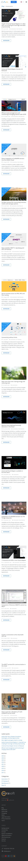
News (3, 785)
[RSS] (14, 856)
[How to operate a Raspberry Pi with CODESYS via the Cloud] (14, 701)
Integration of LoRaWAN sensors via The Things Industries (13, 517)
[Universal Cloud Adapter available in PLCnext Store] (14, 462)
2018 (3, 770)
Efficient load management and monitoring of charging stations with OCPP (14, 113)
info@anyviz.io (7, 851)
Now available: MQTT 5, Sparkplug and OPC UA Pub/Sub (13, 248)
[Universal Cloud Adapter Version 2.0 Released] (14, 60)
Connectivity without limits (9, 337)
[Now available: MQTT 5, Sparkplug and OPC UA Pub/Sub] (14, 239)
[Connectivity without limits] (14, 329)
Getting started (5, 828)
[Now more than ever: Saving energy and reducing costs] (14, 373)
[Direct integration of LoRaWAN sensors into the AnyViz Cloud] (14, 150)
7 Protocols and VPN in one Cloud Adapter (14, 560)
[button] (22, 2)
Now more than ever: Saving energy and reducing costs (13, 382)
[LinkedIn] (8, 856)
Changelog (4, 813)
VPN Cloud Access (6, 837)
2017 (3, 772)
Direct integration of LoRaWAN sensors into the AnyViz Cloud (13, 159)
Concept (4, 831)
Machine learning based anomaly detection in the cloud (11, 426)
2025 (3, 756)
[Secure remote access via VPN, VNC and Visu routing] (14, 285)
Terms (3, 820)
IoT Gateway (18, 339)
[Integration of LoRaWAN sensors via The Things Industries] (14, 508)
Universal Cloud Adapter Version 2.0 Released (12, 69)
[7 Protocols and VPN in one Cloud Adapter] (14, 552)
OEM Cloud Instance (6, 835)
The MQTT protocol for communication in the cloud (14, 665)
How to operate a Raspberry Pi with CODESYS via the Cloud (12, 712)
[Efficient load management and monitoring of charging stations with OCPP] (14, 104)
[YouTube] (5, 856)
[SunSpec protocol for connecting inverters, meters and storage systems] (14, 193)
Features (4, 839)
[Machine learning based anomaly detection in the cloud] (14, 416)
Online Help (4, 811)
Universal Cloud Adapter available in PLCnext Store (12, 471)
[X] (3, 856)
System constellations (7, 833)
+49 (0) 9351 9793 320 (9, 848)
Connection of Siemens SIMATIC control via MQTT (14, 605)
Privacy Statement (6, 818)
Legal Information (6, 817)
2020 (3, 766)
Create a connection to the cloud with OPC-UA (12, 635)
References (4, 809)
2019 (3, 768)
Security (4, 841)
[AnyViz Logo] (4, 2)
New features (19, 29)
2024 (3, 758)
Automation (13, 29)
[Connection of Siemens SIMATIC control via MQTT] (14, 596)
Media (3, 815)
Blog (3, 807)
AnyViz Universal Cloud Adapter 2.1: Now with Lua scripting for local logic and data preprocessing (13, 25)
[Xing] (11, 856)
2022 (3, 762)
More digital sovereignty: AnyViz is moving (12, 740)
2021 (3, 764)
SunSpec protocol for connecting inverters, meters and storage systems (14, 203)
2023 (3, 760)
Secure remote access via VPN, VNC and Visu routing (13, 294)
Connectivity (5, 830)
